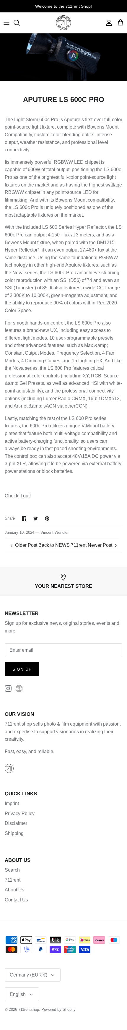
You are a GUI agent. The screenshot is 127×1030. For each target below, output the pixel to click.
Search (12, 869)
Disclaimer (16, 823)
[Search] (19, 22)
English (18, 994)
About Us (14, 889)
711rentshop (28, 1009)
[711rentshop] (63, 22)
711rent (12, 880)
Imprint (12, 803)
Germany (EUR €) (28, 974)
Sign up (22, 669)
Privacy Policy (20, 813)
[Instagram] (8, 688)
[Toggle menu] (6, 22)
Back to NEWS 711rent (62, 545)
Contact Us (16, 899)
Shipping (14, 833)
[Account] (107, 22)
